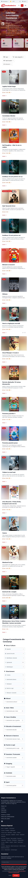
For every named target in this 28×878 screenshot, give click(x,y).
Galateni (13, 834)
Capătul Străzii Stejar (9, 86)
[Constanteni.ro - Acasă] (8, 5)
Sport (7, 782)
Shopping (9, 763)
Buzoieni (19, 838)
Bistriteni (10, 832)
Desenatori (7, 849)
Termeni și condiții (5, 814)
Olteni (15, 842)
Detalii (3, 95)
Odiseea (4, 294)
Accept (16, 875)
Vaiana (4, 533)
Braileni (8, 838)
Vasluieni (22, 834)
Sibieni (18, 832)
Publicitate (3, 810)
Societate (9, 773)
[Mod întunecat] (20, 1)
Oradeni (7, 830)
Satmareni (12, 830)
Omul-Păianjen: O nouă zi (10, 353)
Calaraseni (3, 840)
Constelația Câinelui (8, 116)
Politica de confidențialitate (7, 816)
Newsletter (3, 812)
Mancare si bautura (12, 736)
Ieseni (17, 834)
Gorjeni (11, 842)
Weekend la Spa (7, 562)
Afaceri (8, 698)
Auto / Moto (10, 708)
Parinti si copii (10, 745)
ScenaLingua (14, 849)
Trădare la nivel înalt (9, 472)
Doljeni (7, 842)
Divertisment (10, 671)
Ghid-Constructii (15, 846)
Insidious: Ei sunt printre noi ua (12, 176)
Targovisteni (21, 840)
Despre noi (3, 806)
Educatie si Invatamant (13, 726)
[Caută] (19, 5)
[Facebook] (2, 821)
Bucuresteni (14, 838)
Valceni (3, 844)
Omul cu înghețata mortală (11, 323)
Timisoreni (11, 828)
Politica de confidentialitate (13, 872)
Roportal (8, 846)
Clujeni (14, 832)
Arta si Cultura (10, 645)
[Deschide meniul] (25, 5)
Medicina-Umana (5, 847)
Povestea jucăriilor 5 (8, 413)
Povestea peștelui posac (10, 443)
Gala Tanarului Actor (8, 206)
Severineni (20, 842)
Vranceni (3, 836)
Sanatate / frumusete (13, 754)
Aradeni (6, 828)
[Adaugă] (22, 5)
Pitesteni (9, 840)
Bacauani (8, 834)
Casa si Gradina (11, 717)
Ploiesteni (14, 840)
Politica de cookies (5, 818)
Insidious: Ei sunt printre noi (11, 235)
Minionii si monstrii (8, 265)
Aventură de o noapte (9, 592)
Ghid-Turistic (22, 846)
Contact (3, 808)
